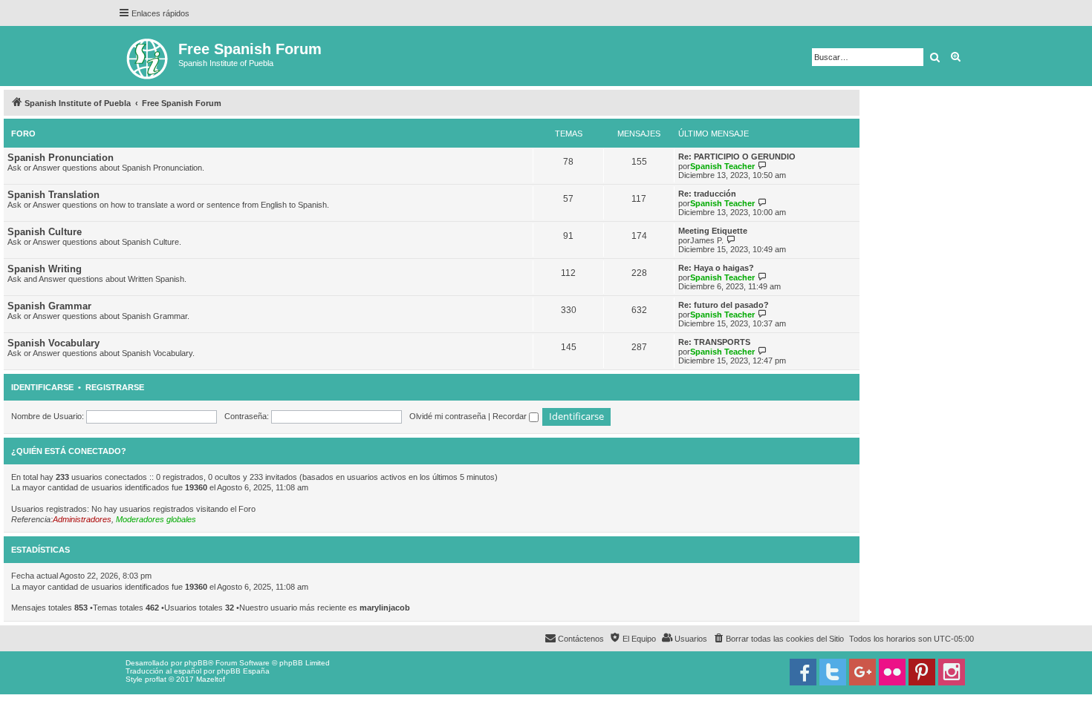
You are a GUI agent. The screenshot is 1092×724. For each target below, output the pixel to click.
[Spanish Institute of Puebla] (148, 56)
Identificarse (42, 387)
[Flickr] (892, 672)
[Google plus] (862, 672)
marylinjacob (385, 607)
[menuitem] (778, 639)
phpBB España (243, 671)
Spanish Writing (44, 268)
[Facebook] (803, 672)
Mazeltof (210, 679)
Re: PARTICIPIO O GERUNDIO (737, 156)
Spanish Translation (53, 194)
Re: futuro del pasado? (723, 304)
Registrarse (114, 387)
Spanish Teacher (722, 166)
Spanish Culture (44, 231)
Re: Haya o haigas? (716, 267)
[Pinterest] (922, 672)
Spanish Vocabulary (53, 343)
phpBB (196, 663)
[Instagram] (951, 672)
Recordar (511, 416)
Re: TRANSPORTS (714, 342)
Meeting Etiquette (712, 230)
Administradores (82, 519)
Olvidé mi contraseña (447, 416)
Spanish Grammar (49, 306)
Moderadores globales (156, 519)
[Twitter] (832, 672)
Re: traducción (707, 193)
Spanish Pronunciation (60, 157)
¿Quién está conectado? (68, 451)
